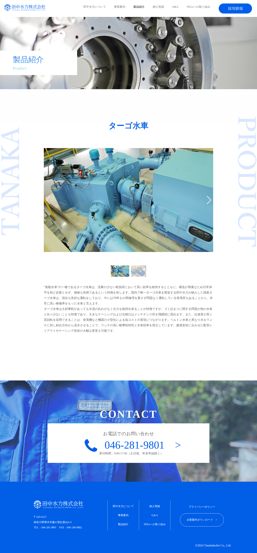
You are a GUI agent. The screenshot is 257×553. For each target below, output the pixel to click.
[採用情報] (235, 8)
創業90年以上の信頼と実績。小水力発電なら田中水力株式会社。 (25, 7)
